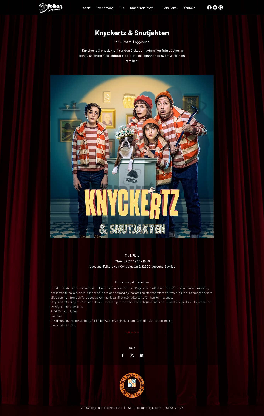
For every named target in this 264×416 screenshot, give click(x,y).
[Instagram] (220, 7)
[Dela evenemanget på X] (132, 355)
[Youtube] (215, 7)
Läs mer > (132, 332)
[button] (143, 7)
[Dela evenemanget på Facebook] (122, 355)
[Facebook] (209, 7)
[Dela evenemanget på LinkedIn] (141, 355)
